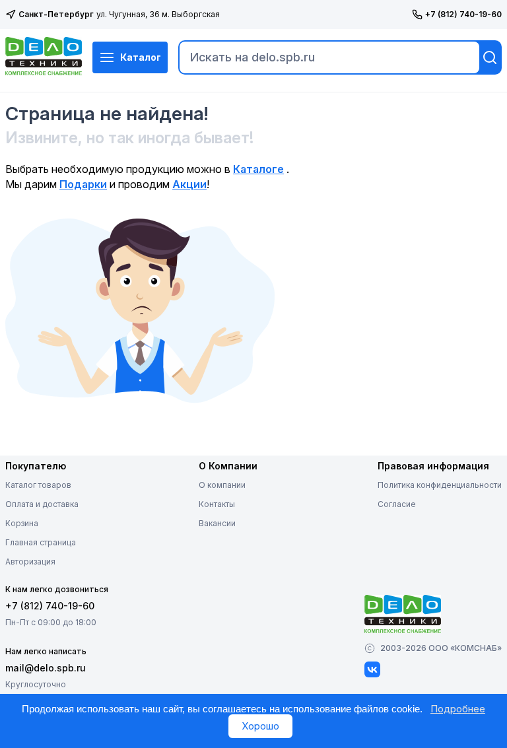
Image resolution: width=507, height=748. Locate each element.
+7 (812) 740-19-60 (463, 14)
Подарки (83, 184)
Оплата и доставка (42, 504)
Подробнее (457, 708)
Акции (189, 184)
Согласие (397, 504)
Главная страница (40, 542)
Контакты (217, 504)
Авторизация (30, 561)
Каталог (140, 57)
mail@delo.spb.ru (45, 667)
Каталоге (258, 169)
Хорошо (260, 726)
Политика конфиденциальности (440, 485)
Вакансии (217, 523)
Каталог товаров (38, 485)
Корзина (21, 523)
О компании (222, 485)
